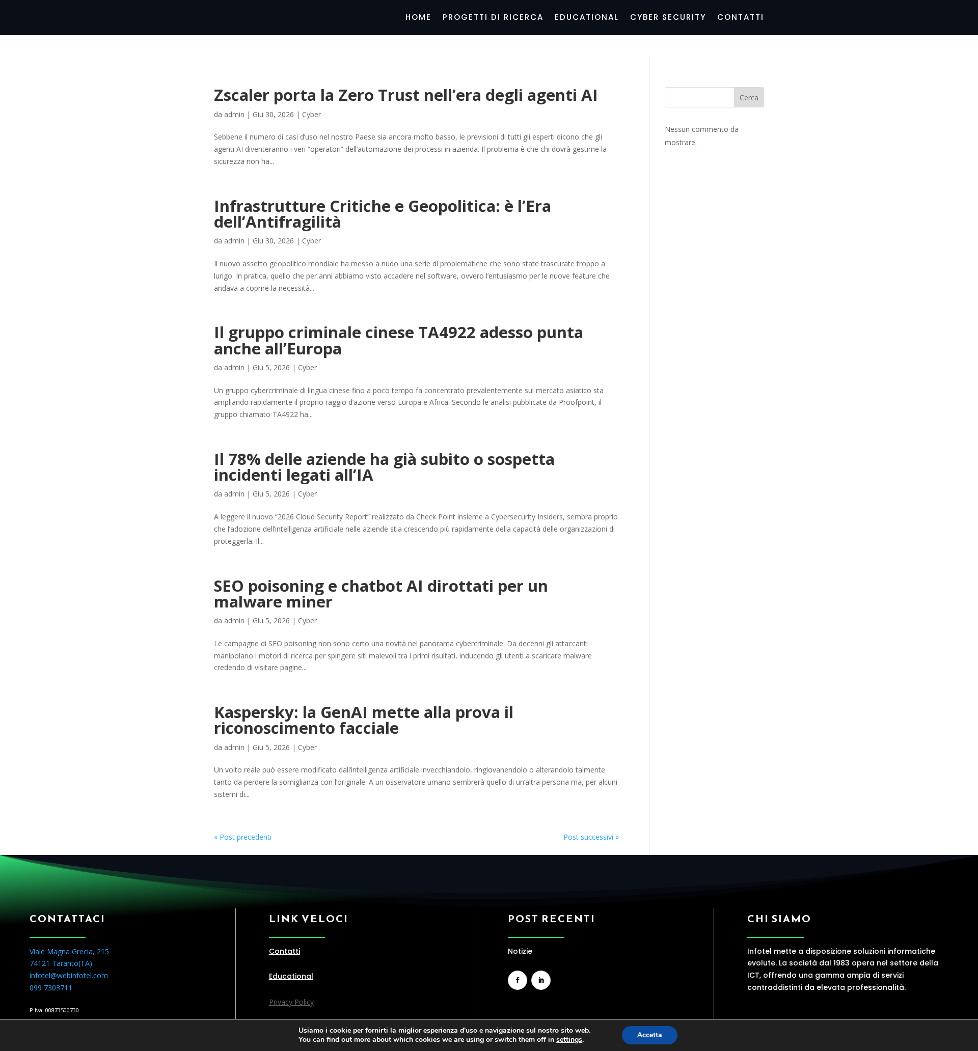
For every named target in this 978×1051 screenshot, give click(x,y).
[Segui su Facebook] (517, 980)
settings (569, 1039)
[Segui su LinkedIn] (541, 980)
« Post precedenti (242, 837)
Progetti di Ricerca (493, 18)
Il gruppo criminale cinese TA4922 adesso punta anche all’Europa (398, 339)
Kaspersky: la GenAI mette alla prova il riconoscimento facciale (363, 719)
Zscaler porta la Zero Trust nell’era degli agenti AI (406, 94)
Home (418, 18)
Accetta (649, 1035)
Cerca (749, 97)
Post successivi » (591, 837)
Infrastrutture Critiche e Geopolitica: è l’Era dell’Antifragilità (382, 213)
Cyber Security (668, 18)
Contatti (740, 18)
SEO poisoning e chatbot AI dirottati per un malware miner (381, 593)
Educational (587, 18)
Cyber (311, 114)
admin (234, 114)
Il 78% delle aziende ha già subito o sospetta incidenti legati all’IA (384, 466)
